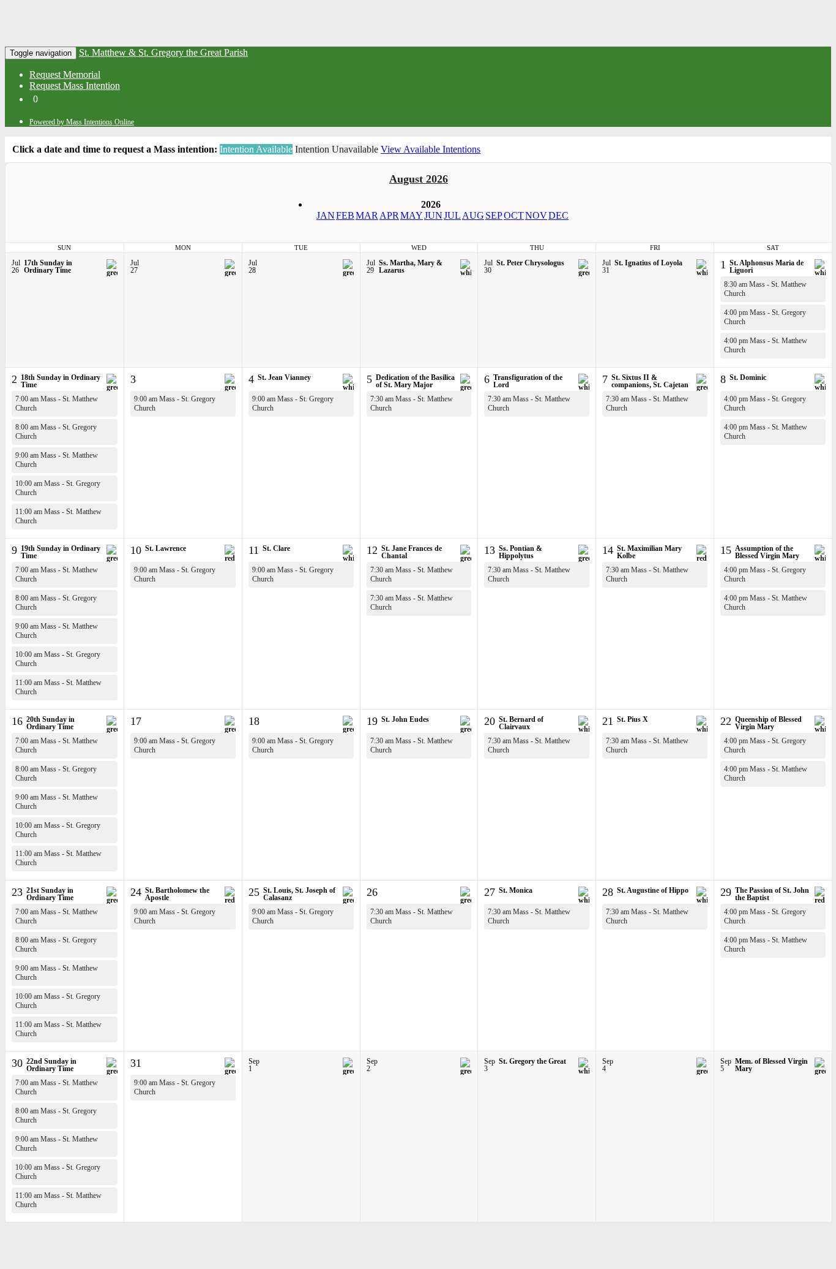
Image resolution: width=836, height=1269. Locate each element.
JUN (433, 215)
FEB (345, 215)
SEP (493, 215)
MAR (367, 215)
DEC (558, 215)
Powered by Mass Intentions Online (81, 122)
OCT (514, 215)
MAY (411, 215)
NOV (536, 215)
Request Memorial (64, 74)
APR (389, 215)
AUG (473, 215)
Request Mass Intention (74, 85)
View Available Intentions (430, 149)
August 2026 (418, 179)
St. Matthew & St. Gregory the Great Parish (163, 52)
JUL (452, 215)
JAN (325, 215)
